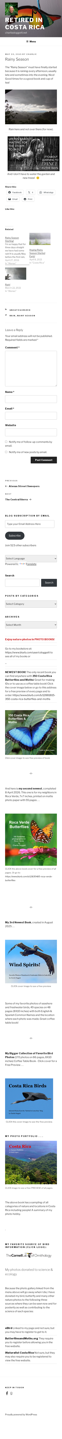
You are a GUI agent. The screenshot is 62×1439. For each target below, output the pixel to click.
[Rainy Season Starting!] (17, 249)
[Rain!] (15, 274)
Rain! (7, 284)
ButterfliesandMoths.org (21, 1338)
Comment (12, 347)
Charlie (31, 54)
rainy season (26, 316)
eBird (8, 1328)
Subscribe (15, 535)
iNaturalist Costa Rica (19, 1352)
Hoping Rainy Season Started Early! (37, 253)
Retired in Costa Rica (25, 23)
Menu (33, 41)
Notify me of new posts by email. (28, 452)
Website (10, 425)
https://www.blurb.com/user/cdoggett (27, 652)
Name (9, 392)
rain (13, 316)
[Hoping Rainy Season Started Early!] (40, 239)
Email (9, 408)
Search (9, 575)
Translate (30, 564)
